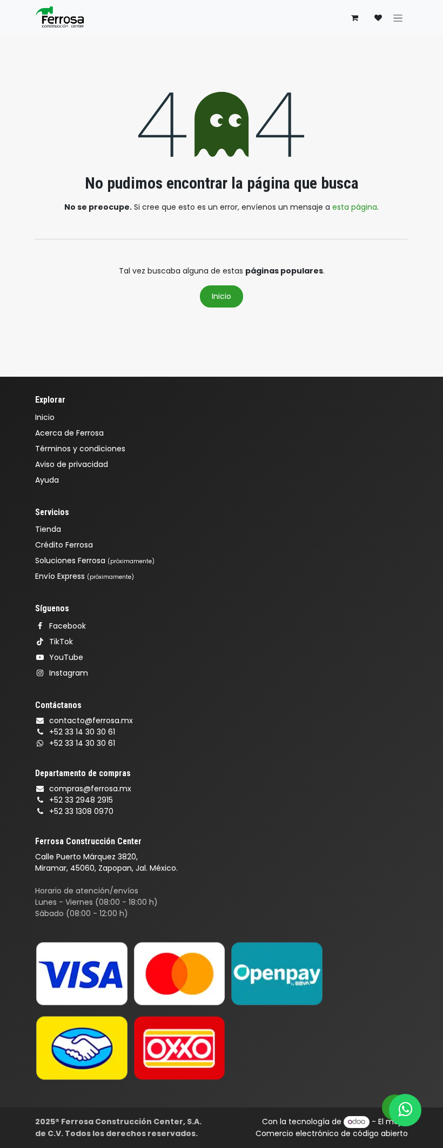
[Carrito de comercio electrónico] (354, 18)
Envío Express (84, 576)
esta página (354, 207)
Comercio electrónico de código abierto (332, 1133)
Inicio (221, 296)
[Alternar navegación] (398, 18)
